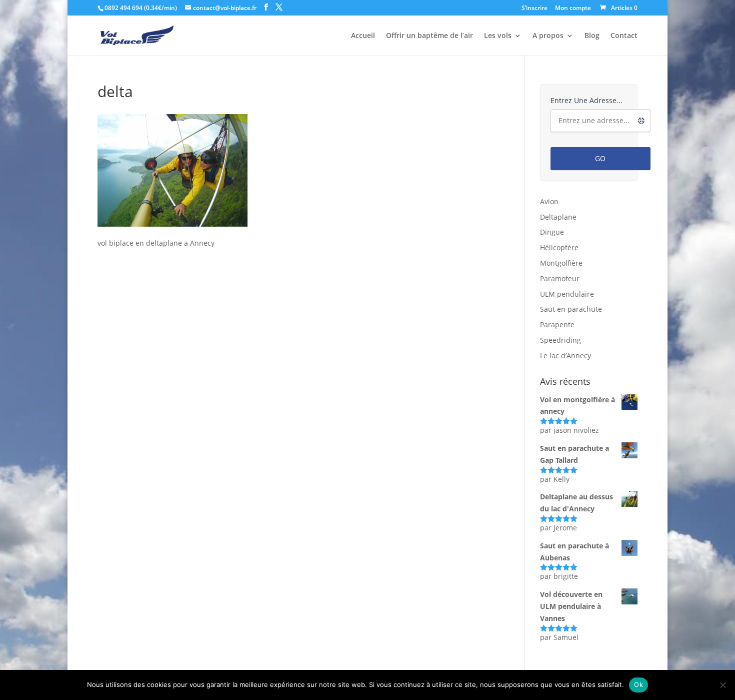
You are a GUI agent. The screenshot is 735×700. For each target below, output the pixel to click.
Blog (592, 36)
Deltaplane (558, 217)
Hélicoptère (559, 247)
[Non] (723, 685)
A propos (548, 36)
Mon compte (573, 8)
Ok (638, 684)
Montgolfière (561, 263)
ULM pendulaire (567, 294)
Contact (624, 36)
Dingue (552, 232)
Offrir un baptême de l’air (429, 36)
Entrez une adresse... (586, 100)
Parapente (557, 324)
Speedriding (560, 340)
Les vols (498, 36)
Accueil (363, 36)
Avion (549, 201)
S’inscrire (535, 8)
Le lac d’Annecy (565, 355)
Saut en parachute (571, 309)
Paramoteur (560, 278)
